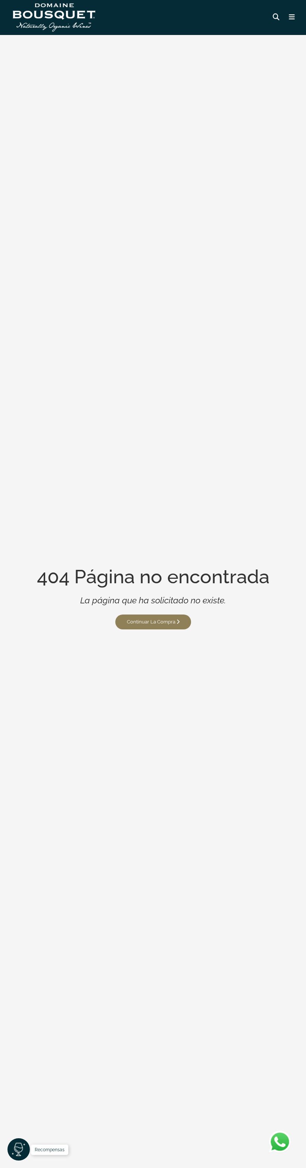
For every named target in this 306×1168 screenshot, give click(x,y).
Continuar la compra (152, 622)
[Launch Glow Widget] (18, 1149)
